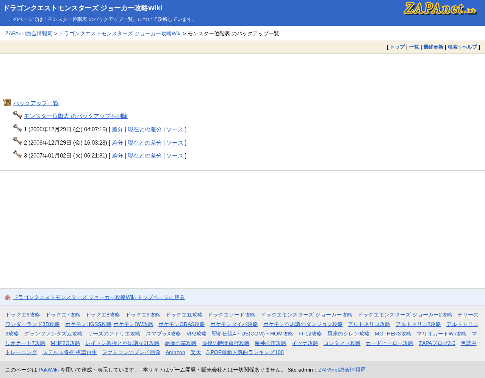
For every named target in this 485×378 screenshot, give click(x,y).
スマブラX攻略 (163, 334)
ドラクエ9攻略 (142, 315)
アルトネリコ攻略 (369, 324)
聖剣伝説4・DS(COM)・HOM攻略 (252, 334)
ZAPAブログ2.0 (437, 343)
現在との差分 (145, 129)
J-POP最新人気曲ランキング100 (245, 352)
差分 (117, 129)
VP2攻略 (196, 334)
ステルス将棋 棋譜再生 (69, 352)
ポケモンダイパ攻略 (234, 324)
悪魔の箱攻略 (181, 343)
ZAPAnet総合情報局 (29, 33)
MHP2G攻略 (65, 343)
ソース (174, 129)
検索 (453, 47)
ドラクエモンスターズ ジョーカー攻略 (306, 315)
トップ (397, 47)
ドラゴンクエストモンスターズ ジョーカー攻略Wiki (82, 8)
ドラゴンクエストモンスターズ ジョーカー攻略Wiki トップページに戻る (99, 297)
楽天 (196, 352)
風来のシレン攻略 (348, 334)
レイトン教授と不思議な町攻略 (122, 343)
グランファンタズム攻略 (53, 334)
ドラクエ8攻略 (102, 315)
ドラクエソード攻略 (231, 315)
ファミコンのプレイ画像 (131, 352)
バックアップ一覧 (36, 103)
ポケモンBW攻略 (133, 324)
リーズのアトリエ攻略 (114, 334)
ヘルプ (469, 47)
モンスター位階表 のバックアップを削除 (76, 116)
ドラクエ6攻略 (22, 315)
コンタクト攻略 (342, 343)
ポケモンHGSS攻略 (88, 324)
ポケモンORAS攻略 (181, 324)
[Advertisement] (242, 74)
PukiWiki (49, 370)
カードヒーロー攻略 (389, 343)
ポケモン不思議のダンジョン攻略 (303, 324)
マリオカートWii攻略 (441, 334)
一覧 (414, 47)
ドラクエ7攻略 (62, 315)
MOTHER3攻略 (393, 334)
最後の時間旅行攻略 (226, 343)
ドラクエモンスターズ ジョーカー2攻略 (405, 315)
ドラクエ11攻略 (184, 315)
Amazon (175, 352)
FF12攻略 (310, 334)
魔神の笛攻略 (270, 343)
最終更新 (433, 47)
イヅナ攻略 (305, 343)
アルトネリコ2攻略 (418, 324)
